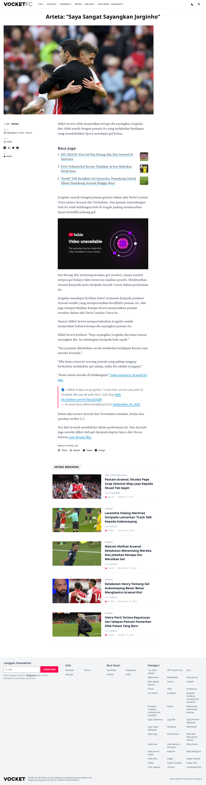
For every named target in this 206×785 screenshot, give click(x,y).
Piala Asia (152, 744)
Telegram (31, 675)
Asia (40, 4)
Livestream (103, 4)
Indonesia (65, 4)
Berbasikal (172, 677)
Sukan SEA (192, 762)
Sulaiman (115, 493)
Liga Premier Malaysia (193, 721)
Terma (87, 670)
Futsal (151, 688)
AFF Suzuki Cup (175, 670)
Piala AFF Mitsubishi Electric (192, 736)
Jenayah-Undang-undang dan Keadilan (193, 697)
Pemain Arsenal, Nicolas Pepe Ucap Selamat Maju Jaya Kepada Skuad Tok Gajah (129, 483)
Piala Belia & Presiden (173, 746)
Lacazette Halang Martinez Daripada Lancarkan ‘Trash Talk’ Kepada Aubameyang (128, 517)
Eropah (78, 4)
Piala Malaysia (194, 751)
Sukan (151, 762)
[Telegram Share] (17, 148)
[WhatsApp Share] (9, 148)
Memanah (192, 726)
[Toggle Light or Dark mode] (192, 4)
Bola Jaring (192, 677)
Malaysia (51, 4)
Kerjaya (69, 674)
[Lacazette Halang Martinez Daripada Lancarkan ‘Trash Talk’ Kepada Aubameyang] (76, 520)
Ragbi (170, 758)
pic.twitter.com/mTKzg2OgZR (81, 399)
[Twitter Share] (13, 148)
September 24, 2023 (126, 404)
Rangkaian (116, 4)
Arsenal (9, 156)
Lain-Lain (88, 4)
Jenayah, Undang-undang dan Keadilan (154, 711)
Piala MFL (152, 758)
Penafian (69, 670)
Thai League (154, 767)
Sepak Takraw (193, 758)
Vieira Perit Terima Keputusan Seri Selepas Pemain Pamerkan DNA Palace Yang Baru (128, 621)
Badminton (153, 677)
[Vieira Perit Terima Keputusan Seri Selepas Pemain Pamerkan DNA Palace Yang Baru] (76, 624)
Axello (9, 142)
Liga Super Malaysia (116, 475)
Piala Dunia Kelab (153, 753)
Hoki (169, 688)
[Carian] (199, 4)
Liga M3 (171, 719)
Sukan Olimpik (174, 762)
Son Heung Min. (80, 437)
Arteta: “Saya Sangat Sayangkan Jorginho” (103, 16)
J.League (171, 693)
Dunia (170, 681)
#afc (118, 394)
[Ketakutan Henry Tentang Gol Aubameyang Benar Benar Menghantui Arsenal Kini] (76, 591)
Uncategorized (194, 767)
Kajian (170, 706)
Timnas (171, 767)
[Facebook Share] (5, 148)
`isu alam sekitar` (152, 672)
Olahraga (152, 733)
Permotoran (173, 733)
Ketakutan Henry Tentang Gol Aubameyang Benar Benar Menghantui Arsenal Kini (127, 588)
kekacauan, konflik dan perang (192, 709)
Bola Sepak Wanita (153, 683)
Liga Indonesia (155, 719)
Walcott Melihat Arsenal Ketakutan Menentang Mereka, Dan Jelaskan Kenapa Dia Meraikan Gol (128, 552)
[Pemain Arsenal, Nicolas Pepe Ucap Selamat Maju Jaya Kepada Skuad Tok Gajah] (76, 486)
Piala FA (171, 751)
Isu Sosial (152, 693)
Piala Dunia (192, 744)
